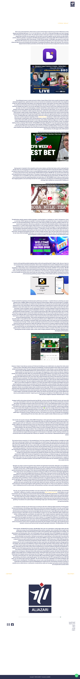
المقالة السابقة (71, 574)
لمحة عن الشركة (35, 4)
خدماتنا (26, 4)
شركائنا (19, 4)
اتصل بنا (13, 4)
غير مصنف (66, 23)
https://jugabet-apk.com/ (51, 492)
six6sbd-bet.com (42, 117)
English (6, 4)
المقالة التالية (8, 574)
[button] (76, 675)
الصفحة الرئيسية (45, 4)
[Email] (8, 625)
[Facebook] (12, 625)
